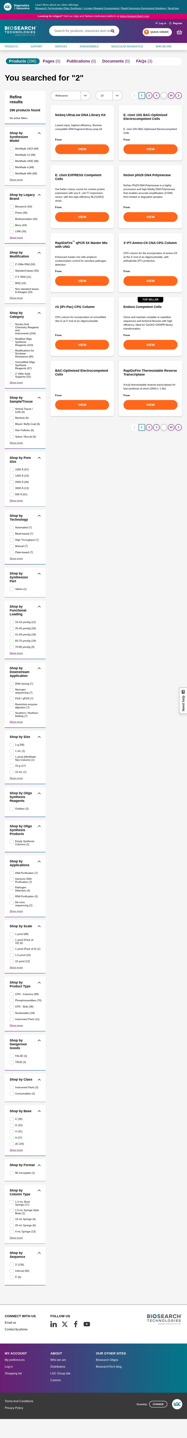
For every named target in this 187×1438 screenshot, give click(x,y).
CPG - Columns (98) (27, 994)
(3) (144, 61)
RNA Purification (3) (26, 896)
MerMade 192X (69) (27, 148)
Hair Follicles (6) (24, 430)
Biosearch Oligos (107, 1359)
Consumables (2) (25, 1093)
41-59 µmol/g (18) (25, 634)
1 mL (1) (20, 750)
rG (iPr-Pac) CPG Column (75, 307)
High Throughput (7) (27, 539)
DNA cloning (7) (24, 683)
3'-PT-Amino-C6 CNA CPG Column (150, 243)
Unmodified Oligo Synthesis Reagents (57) (25, 365)
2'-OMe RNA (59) (25, 264)
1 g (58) (19, 744)
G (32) (19, 1125)
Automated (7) (23, 527)
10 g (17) (20, 765)
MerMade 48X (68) (26, 173)
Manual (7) (21, 546)
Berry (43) (21, 225)
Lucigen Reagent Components (102, 8)
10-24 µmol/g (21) (25, 622)
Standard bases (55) (27, 270)
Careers (55, 1380)
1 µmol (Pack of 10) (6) (24, 941)
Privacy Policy (14, 1407)
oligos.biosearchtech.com (134, 16)
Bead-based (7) (24, 533)
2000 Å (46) (22, 481)
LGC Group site (60, 1373)
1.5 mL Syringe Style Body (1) (27, 1212)
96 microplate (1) (25, 1172)
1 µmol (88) (21, 934)
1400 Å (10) (22, 475)
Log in (161, 23)
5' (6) (18, 1277)
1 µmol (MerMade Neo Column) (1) (25, 758)
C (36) (18, 1118)
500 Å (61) (21, 494)
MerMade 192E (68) (27, 161)
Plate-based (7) (24, 552)
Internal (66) (22, 1270)
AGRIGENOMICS (89, 46)
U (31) (18, 1131)
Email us (10, 1322)
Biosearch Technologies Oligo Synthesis (58, 8)
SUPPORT (36, 46)
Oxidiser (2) (22, 808)
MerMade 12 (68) (25, 154)
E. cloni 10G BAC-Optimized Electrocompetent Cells (145, 117)
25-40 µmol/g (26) (25, 628)
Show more (16, 179)
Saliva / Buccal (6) (25, 436)
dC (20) (19, 1143)
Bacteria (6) (22, 417)
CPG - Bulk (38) (24, 1006)
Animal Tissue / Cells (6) (24, 410)
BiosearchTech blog (109, 1366)
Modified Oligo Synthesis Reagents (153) (24, 341)
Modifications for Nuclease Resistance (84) (24, 353)
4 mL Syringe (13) (25, 1231)
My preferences (15, 1359)
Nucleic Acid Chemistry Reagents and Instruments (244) (27, 329)
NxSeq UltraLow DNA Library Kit (80, 115)
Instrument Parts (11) (27, 1019)
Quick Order (159, 32)
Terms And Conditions (19, 1401)
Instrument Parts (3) (26, 1087)
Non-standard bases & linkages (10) (27, 290)
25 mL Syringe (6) (25, 1225)
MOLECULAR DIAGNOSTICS (127, 46)
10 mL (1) (20, 771)
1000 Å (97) (22, 469)
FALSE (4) (21, 1055)
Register (176, 23)
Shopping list (13, 1373)
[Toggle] (39, 133)
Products (11, 46)
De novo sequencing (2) (24, 904)
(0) (51, 61)
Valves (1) (21, 589)
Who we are (58, 1359)
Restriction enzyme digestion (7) (26, 706)
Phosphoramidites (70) (28, 1000)
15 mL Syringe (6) (25, 1219)
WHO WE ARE (163, 46)
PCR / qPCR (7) (24, 698)
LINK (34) (20, 231)
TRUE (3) (20, 1062)
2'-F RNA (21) (23, 276)
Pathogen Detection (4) (22, 889)
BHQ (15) (20, 283)
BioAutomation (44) (26, 218)
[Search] (113, 31)
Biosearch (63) (23, 206)
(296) (22, 61)
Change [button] (158, 1404)
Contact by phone (16, 1329)
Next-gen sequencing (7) (24, 691)
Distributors (57, 1366)
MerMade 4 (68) (24, 167)
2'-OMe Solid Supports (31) (23, 375)
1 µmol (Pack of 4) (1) (27, 948)
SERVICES (61, 46)
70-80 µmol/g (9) (25, 646)
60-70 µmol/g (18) (25, 640)
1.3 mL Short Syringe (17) (22, 1203)
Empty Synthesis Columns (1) (24, 843)
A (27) (18, 1137)
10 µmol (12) (22, 961)
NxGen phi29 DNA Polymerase (147, 175)
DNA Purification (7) (26, 872)
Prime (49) (21, 212)
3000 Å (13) (22, 488)
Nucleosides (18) (25, 1012)
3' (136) (19, 1264)
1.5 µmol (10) (23, 955)
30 (171, 95)
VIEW (82, 149)
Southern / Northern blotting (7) (26, 714)
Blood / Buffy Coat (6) (27, 424)
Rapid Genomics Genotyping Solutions (143, 8)
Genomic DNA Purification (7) (23, 880)
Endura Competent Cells (142, 307)
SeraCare (173, 8)
